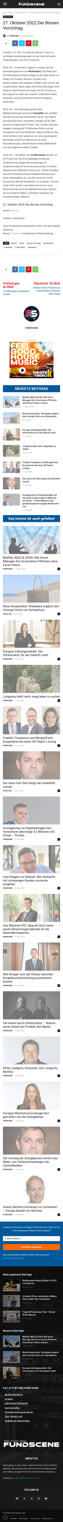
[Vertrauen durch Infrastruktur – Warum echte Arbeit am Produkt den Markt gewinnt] (31, 1005)
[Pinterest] (29, 43)
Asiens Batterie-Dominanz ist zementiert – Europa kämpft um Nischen (30, 1208)
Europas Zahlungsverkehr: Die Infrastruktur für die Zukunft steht (25, 653)
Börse (11, 12)
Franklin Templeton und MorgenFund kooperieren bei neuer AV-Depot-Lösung (40, 465)
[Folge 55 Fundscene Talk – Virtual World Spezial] (11, 1317)
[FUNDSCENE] (5, 35)
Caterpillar (8, 247)
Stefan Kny (7, 614)
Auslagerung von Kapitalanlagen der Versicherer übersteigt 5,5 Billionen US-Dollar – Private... (29, 831)
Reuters (15, 210)
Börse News (20, 12)
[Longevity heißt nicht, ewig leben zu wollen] (11, 451)
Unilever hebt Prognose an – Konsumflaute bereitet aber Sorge (46, 290)
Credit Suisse (20, 247)
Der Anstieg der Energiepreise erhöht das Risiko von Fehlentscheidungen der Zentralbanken (30, 1161)
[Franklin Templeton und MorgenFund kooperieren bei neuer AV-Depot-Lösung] (11, 467)
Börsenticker (48, 243)
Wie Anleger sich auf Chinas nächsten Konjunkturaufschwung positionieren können (28, 978)
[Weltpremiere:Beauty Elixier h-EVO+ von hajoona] (11, 1285)
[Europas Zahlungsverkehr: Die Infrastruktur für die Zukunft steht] (11, 435)
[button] (5, 1517)
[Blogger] (17, 1498)
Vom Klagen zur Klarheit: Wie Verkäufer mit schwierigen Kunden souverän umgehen (29, 880)
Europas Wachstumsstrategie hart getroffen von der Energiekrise (26, 1115)
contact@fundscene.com (27, 1478)
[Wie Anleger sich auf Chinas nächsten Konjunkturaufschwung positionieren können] (31, 957)
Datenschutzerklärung (13, 1258)
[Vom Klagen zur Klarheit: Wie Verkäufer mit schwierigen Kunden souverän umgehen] (31, 859)
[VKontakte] (46, 1498)
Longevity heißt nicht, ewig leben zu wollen (31, 696)
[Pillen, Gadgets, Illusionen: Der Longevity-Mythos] (31, 1050)
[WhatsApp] (35, 43)
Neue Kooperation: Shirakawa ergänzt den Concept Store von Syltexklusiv (31, 608)
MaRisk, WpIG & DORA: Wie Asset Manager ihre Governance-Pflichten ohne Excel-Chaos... (30, 561)
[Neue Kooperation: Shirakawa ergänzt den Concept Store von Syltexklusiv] (11, 418)
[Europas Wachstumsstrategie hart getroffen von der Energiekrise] (31, 1095)
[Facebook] (15, 43)
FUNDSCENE (14, 36)
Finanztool (16, 233)
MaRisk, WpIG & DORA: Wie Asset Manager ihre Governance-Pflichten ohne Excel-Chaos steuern (39, 400)
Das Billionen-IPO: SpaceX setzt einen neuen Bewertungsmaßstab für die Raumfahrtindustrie (28, 929)
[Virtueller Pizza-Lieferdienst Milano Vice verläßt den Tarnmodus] (11, 1301)
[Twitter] (22, 43)
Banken (14, 243)
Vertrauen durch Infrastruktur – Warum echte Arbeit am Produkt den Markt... (29, 1024)
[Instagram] (39, 1498)
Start (5, 12)
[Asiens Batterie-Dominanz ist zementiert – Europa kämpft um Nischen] (31, 1189)
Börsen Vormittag (34, 243)
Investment (32, 247)
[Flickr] (31, 1498)
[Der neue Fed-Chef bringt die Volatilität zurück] (11, 483)
